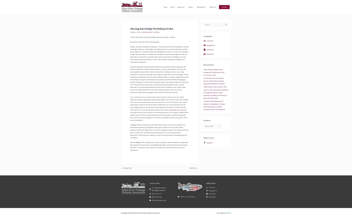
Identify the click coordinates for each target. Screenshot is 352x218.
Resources (180, 7)
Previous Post (126, 168)
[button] (224, 7)
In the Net (156, 32)
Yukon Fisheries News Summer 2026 (215, 87)
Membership (201, 7)
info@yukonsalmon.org (159, 200)
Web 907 (228, 213)
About (190, 7)
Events (172, 7)
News (165, 7)
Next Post (194, 168)
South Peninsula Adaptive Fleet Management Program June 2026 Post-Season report (213, 72)
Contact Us (212, 7)
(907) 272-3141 (157, 194)
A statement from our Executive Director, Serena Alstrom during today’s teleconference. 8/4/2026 (214, 81)
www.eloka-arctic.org (176, 110)
